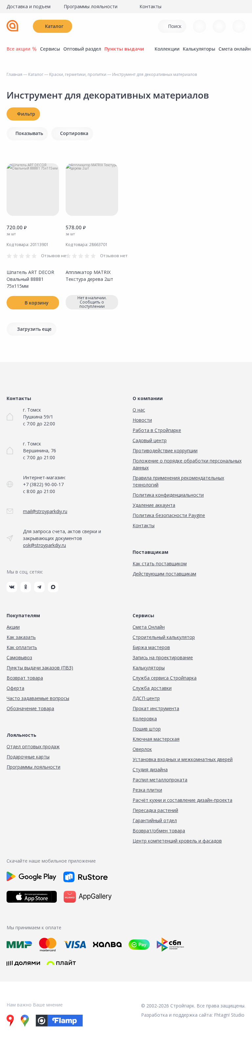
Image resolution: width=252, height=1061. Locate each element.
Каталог (54, 26)
